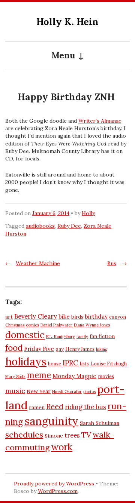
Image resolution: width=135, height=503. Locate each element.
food (13, 348)
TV (86, 434)
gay (60, 349)
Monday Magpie (74, 376)
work (61, 447)
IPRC (70, 362)
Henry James (79, 349)
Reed (54, 406)
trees (72, 435)
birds (77, 317)
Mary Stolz (15, 376)
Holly (88, 213)
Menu (63, 55)
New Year (39, 391)
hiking (101, 349)
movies (106, 376)
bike (64, 316)
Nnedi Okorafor (67, 391)
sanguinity (51, 421)
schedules (24, 434)
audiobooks (40, 226)
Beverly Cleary (35, 316)
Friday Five (39, 348)
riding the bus (85, 407)
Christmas (14, 325)
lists (84, 363)
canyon (117, 317)
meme (39, 375)
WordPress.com (58, 491)
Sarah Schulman (99, 423)
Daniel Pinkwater (56, 325)
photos (89, 391)
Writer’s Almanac (99, 120)
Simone (54, 435)
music (15, 390)
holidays (25, 361)
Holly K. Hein (67, 21)
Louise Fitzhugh (108, 363)
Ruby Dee (69, 226)
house (54, 363)
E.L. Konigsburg (60, 336)
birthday (96, 316)
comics (32, 325)
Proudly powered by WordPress (54, 483)
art (9, 316)
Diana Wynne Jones (92, 325)
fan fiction (102, 336)
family (82, 336)
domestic (25, 335)
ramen (37, 407)
